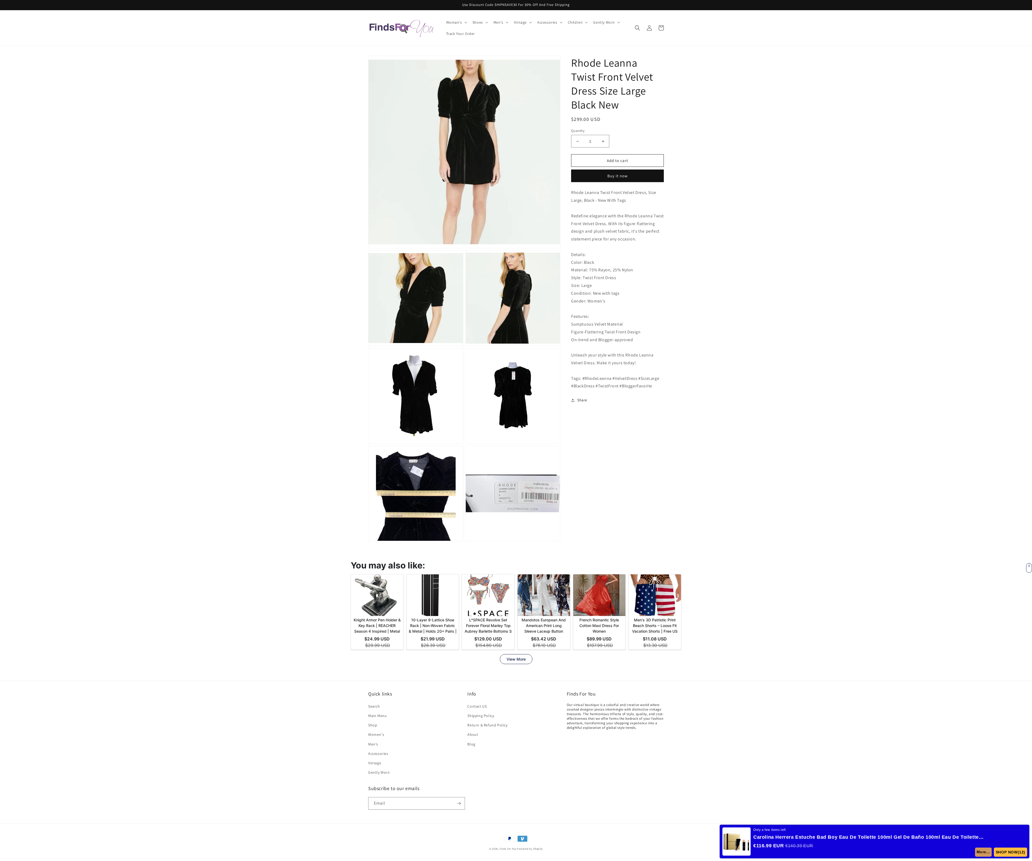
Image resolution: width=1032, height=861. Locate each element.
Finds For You (508, 849)
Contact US (477, 706)
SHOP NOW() (1010, 852)
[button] (456, 22)
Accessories (378, 753)
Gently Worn (379, 772)
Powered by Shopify (530, 849)
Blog (471, 744)
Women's (376, 734)
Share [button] (582, 400)
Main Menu (377, 715)
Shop (372, 725)
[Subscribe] (459, 803)
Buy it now (617, 175)
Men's (373, 744)
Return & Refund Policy (487, 725)
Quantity (578, 130)
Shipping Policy (480, 715)
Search (374, 706)
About (472, 734)
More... (983, 852)
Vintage (374, 763)
